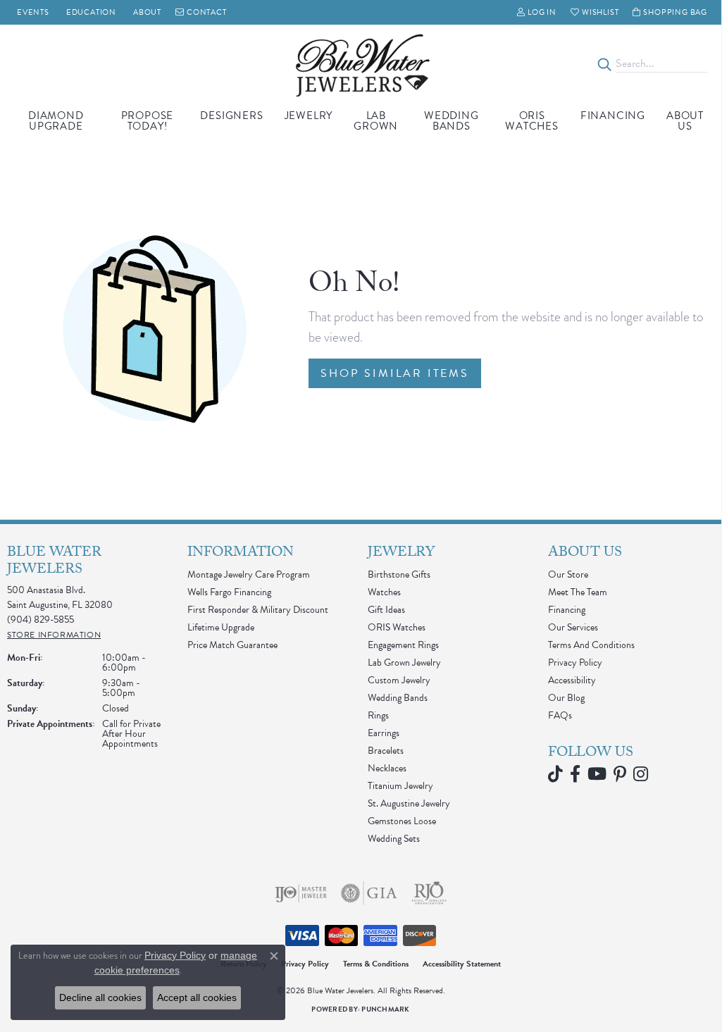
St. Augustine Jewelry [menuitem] (409, 803)
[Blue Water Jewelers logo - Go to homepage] (360, 64)
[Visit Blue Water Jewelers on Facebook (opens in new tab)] (575, 774)
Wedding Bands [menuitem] (398, 697)
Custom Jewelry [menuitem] (399, 680)
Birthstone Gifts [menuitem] (399, 574)
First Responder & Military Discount (257, 609)
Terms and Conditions (591, 645)
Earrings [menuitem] (383, 733)
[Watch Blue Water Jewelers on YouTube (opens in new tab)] (596, 774)
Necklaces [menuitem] (387, 768)
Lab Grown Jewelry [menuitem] (404, 662)
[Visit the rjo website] (429, 893)
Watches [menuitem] (384, 592)
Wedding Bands (451, 121)
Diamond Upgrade (56, 121)
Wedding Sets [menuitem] (394, 838)
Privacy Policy (575, 662)
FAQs (560, 715)
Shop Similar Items (394, 373)
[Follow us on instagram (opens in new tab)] (640, 774)
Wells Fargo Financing (229, 592)
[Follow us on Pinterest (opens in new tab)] (620, 774)
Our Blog (566, 697)
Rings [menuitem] (378, 715)
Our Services (573, 627)
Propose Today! (147, 121)
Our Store (568, 574)
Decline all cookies (100, 997)
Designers (231, 115)
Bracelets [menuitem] (386, 750)
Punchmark (385, 1009)
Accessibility (572, 680)
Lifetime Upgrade (220, 627)
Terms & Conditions (376, 963)
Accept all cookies (197, 997)
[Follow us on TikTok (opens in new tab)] (555, 774)
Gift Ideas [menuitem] (386, 609)
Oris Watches (532, 121)
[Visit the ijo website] (301, 893)
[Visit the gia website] (369, 893)
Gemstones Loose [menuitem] (402, 821)
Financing (612, 115)
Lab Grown (376, 121)
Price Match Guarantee (232, 645)
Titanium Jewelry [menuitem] (400, 785)
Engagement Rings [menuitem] (403, 645)
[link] (31, 12)
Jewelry (309, 115)
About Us (685, 121)
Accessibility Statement (462, 963)
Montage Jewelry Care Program (248, 574)
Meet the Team (577, 592)
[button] (536, 12)
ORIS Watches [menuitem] (396, 627)
